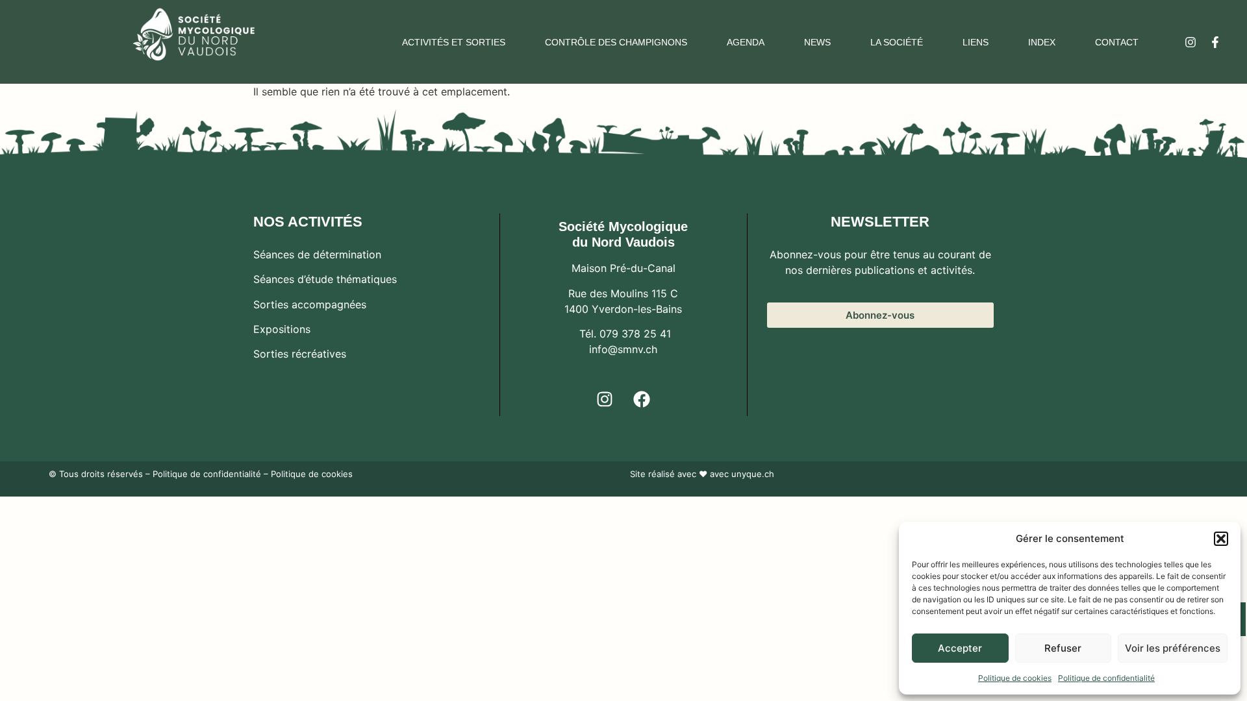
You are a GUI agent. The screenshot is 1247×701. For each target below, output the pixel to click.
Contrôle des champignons (616, 42)
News (817, 42)
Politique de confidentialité (1106, 678)
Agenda (745, 42)
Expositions (281, 329)
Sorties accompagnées (309, 304)
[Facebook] (642, 399)
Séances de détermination (317, 254)
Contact (1117, 42)
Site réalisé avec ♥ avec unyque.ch (702, 474)
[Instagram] (1190, 42)
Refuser (1062, 648)
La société (896, 42)
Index (1041, 42)
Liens (976, 42)
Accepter (960, 648)
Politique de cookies (1015, 678)
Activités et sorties (453, 42)
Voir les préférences (1172, 648)
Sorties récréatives (299, 353)
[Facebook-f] (1215, 42)
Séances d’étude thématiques (325, 279)
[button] (1221, 538)
